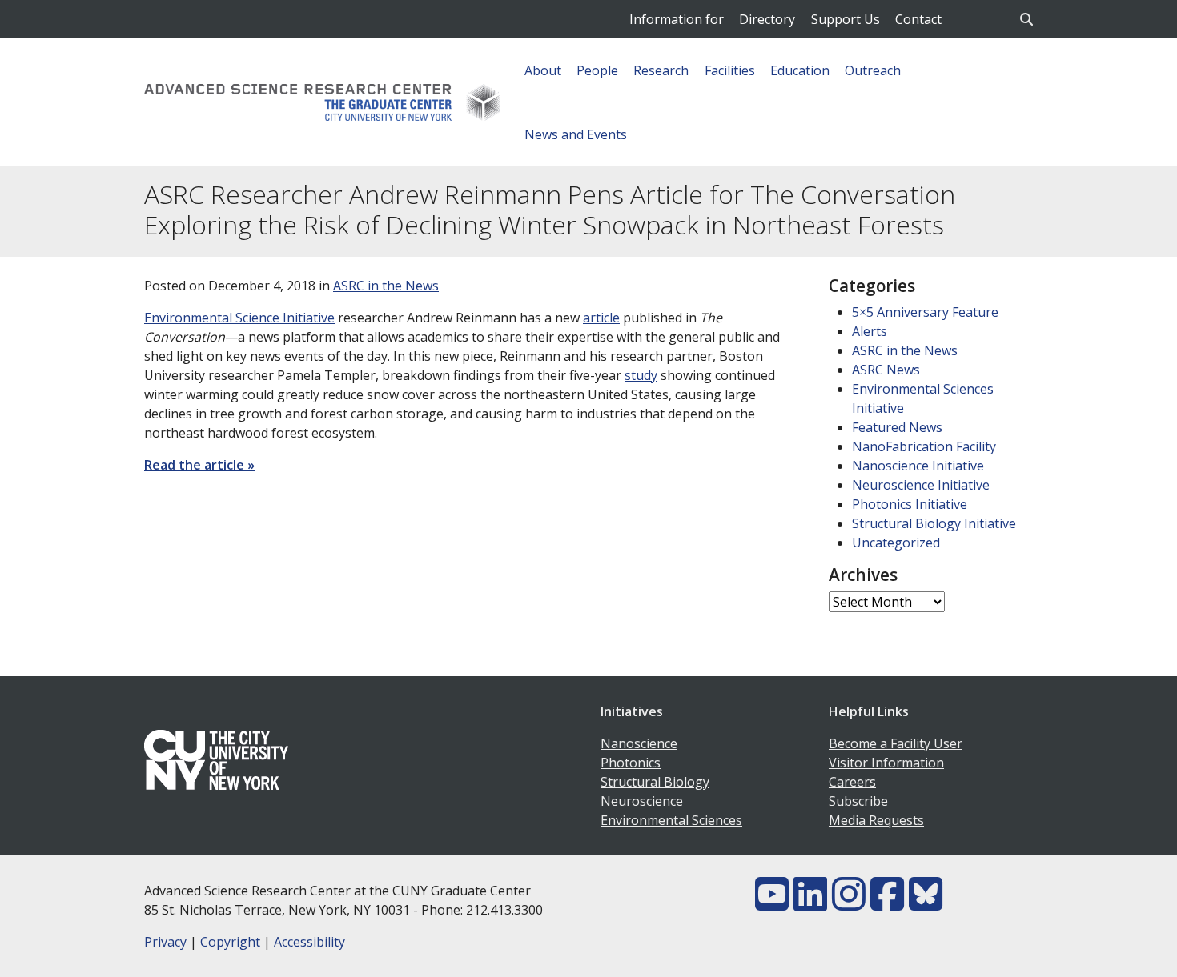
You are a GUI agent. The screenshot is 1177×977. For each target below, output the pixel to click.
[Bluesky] (925, 903)
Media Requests (876, 820)
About (542, 70)
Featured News (897, 427)
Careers (852, 782)
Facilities (730, 70)
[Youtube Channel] (772, 903)
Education (800, 70)
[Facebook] (887, 903)
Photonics (631, 762)
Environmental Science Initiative (239, 317)
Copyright (230, 942)
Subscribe (858, 801)
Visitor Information (886, 762)
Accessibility (309, 942)
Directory (767, 19)
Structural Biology (655, 782)
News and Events (575, 134)
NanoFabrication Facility (924, 446)
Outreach (873, 70)
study (641, 375)
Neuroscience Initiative (921, 485)
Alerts (869, 331)
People (597, 70)
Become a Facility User (895, 743)
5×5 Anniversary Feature (925, 312)
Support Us (845, 19)
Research (661, 70)
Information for (676, 19)
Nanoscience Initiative (918, 465)
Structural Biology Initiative (934, 523)
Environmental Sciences (671, 820)
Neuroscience (642, 801)
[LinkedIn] (810, 903)
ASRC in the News (386, 285)
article (601, 317)
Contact (918, 19)
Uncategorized (896, 542)
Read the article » (199, 465)
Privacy (165, 942)
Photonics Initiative (909, 504)
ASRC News (886, 369)
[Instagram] (849, 903)
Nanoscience (639, 743)
